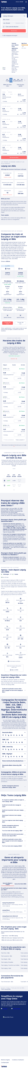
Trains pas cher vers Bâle (17, 988)
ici (14, 446)
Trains (8, 988)
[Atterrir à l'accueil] (4, 2)
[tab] (7, 85)
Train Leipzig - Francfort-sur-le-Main (10, 965)
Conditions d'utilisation (18, 1060)
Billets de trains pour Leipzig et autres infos (13, 938)
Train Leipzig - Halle (6, 968)
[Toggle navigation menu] (26, 2)
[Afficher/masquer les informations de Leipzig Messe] (25, 911)
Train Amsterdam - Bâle (7, 981)
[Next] (24, 80)
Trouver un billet (7, 177)
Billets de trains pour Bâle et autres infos (12, 940)
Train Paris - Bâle (5, 953)
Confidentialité (5, 1062)
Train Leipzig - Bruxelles (7, 962)
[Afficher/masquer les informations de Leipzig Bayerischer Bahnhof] (25, 917)
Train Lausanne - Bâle (6, 956)
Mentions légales (5, 1060)
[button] (8, 23)
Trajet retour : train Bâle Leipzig (10, 935)
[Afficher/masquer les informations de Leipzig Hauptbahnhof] (25, 904)
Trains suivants (19, 440)
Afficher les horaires (7, 194)
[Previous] (4, 476)
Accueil (3, 988)
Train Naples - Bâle (6, 959)
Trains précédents (9, 440)
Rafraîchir (13, 358)
